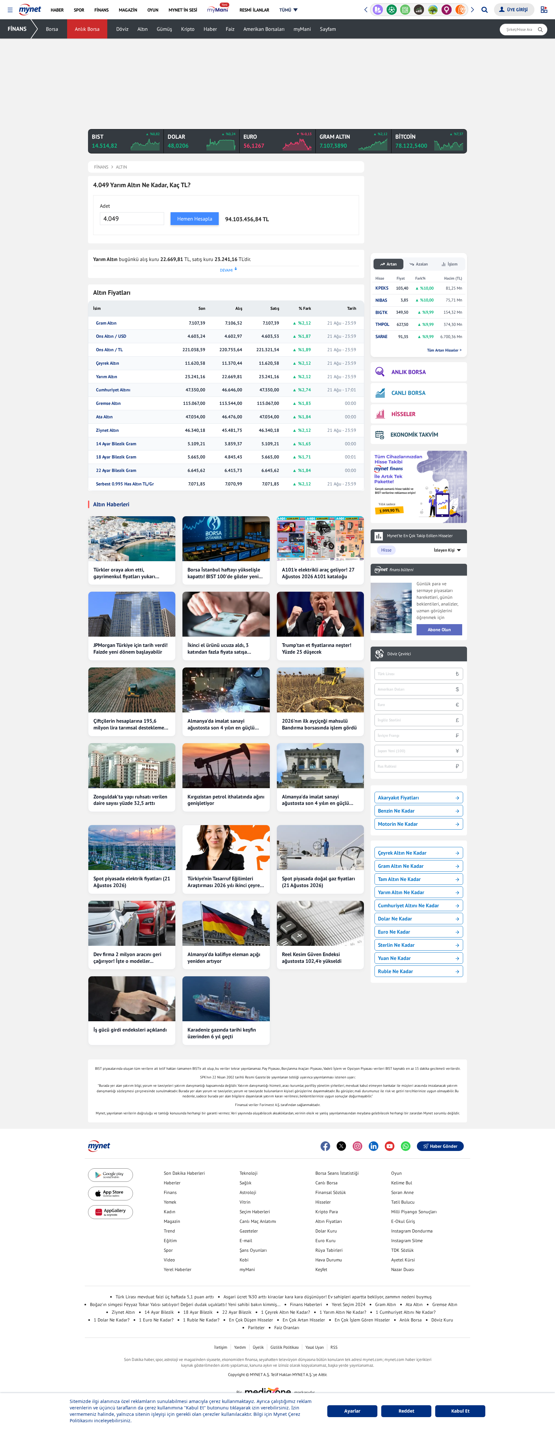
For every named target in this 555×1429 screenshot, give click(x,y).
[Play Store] (110, 1175)
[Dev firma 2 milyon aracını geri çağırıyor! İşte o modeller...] (131, 923)
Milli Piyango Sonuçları (414, 1212)
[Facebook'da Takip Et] (325, 1146)
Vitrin (245, 1202)
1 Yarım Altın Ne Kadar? (343, 1312)
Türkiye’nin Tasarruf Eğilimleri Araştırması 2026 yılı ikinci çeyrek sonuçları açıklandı (225, 882)
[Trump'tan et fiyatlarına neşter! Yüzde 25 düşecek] (320, 614)
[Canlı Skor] (392, 9)
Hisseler (323, 1202)
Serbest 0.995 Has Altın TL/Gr (125, 484)
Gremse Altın (108, 403)
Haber (210, 29)
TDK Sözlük (402, 1250)
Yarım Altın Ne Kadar (401, 892)
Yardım (240, 1347)
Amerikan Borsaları (264, 29)
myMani (302, 29)
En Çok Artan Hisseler (304, 1320)
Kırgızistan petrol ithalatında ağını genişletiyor (226, 799)
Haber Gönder (443, 1146)
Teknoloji (249, 1173)
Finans (170, 1192)
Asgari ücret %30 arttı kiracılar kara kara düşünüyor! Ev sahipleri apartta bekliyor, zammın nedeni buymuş (328, 1297)
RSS (334, 1347)
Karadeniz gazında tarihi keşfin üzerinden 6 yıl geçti (222, 1033)
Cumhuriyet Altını (113, 390)
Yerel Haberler (177, 1269)
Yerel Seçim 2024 (349, 1304)
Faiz (230, 29)
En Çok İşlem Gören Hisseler (362, 1320)
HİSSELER (404, 414)
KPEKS (381, 288)
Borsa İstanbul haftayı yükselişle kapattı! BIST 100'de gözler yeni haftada (224, 573)
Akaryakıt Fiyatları (398, 797)
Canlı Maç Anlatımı (258, 1221)
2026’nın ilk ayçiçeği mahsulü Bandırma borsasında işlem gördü (319, 724)
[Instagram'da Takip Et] (357, 1146)
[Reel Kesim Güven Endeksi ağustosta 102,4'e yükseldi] (320, 923)
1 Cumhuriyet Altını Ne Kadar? (406, 1312)
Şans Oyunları (253, 1250)
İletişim (220, 1347)
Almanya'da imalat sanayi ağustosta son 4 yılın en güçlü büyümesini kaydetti (221, 724)
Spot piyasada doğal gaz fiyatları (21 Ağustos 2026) (318, 881)
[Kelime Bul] (405, 9)
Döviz (122, 29)
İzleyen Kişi (444, 550)
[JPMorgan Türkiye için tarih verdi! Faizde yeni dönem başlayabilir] (131, 614)
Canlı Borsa (326, 1183)
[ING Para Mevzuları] (460, 9)
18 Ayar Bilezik (198, 1312)
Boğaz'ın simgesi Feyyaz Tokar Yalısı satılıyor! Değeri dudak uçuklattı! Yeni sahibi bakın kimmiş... (185, 1304)
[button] (10, 10)
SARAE (381, 336)
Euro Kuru (325, 1240)
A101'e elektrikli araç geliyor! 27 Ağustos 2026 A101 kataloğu (318, 572)
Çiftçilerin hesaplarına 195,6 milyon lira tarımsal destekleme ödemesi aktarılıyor (128, 724)
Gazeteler (249, 1231)
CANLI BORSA (409, 392)
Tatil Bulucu (403, 1202)
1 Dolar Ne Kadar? (111, 1320)
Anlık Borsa (87, 29)
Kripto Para (326, 1212)
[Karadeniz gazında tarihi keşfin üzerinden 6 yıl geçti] (225, 998)
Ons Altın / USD (111, 336)
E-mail (246, 1240)
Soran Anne (402, 1192)
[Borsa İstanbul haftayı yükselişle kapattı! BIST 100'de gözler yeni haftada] (225, 538)
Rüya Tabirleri (329, 1250)
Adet (105, 206)
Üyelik (258, 1347)
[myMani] (218, 10)
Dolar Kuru (326, 1231)
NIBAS (381, 300)
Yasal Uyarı (314, 1347)
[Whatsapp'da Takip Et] (405, 1146)
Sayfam (328, 29)
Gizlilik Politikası (284, 1347)
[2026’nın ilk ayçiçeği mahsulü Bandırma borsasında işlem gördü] (320, 689)
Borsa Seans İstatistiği (337, 1173)
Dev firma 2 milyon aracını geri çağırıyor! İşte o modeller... (127, 957)
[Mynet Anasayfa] (30, 7)
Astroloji (248, 1192)
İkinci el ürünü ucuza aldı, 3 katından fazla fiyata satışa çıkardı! (218, 648)
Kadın (169, 1212)
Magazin (172, 1221)
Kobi (244, 1260)
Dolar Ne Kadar (395, 918)
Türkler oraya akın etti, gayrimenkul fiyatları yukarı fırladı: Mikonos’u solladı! (124, 573)
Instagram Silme (407, 1240)
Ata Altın (104, 417)
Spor (168, 1250)
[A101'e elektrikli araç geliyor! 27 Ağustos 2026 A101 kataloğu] (320, 538)
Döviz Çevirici (399, 654)
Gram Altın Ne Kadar (401, 866)
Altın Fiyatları (328, 1221)
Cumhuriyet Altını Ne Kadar (408, 905)
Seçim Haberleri (255, 1212)
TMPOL (382, 324)
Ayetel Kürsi (403, 1260)
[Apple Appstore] (110, 1193)
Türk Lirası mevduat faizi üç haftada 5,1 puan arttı (165, 1297)
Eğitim (170, 1240)
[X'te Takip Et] (341, 1146)
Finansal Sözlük (330, 1192)
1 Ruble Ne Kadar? (201, 1320)
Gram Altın (106, 323)
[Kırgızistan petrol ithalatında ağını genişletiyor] (225, 765)
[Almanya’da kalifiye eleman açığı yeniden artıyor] (225, 923)
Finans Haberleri (306, 1304)
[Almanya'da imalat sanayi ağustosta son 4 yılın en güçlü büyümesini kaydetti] (225, 689)
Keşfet (321, 1269)
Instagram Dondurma (412, 1231)
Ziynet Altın (107, 430)
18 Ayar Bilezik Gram (116, 457)
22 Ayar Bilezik (236, 1312)
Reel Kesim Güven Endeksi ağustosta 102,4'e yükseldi (311, 957)
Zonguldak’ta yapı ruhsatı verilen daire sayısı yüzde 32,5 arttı (130, 799)
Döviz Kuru (442, 1320)
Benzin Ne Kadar (396, 810)
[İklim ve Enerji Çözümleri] (433, 9)
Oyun (396, 1173)
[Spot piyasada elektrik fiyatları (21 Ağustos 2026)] (131, 847)
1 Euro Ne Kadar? (156, 1320)
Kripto (188, 29)
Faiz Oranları (286, 1327)
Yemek (170, 1202)
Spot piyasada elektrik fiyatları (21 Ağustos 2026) (131, 881)
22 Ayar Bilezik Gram (116, 470)
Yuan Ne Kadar (394, 958)
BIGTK (381, 312)
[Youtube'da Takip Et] (389, 1146)
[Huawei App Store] (110, 1212)
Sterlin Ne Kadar (396, 945)
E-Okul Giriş (403, 1221)
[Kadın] (447, 9)
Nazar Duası (402, 1269)
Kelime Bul (401, 1183)
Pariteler (256, 1327)
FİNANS (17, 28)
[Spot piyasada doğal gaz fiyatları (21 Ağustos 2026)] (320, 847)
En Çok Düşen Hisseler (251, 1320)
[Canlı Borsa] (419, 9)
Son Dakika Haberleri (184, 1173)
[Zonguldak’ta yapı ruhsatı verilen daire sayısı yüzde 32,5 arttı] (131, 765)
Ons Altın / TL (109, 350)
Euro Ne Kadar (394, 931)
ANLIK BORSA (409, 372)
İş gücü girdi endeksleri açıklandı (130, 1029)
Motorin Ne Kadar (398, 824)
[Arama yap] (484, 10)
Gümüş (164, 29)
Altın (142, 29)
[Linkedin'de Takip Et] (373, 1146)
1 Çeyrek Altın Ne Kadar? (285, 1312)
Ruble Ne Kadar (395, 971)
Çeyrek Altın (107, 363)
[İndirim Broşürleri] (378, 9)
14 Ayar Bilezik (159, 1312)
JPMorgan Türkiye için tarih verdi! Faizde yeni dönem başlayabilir (130, 648)
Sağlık (245, 1183)
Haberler (172, 1183)
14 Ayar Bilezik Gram (116, 444)
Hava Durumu (328, 1260)
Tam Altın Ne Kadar (399, 879)
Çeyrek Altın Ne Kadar (402, 853)
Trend (169, 1231)
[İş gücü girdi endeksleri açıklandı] (131, 998)
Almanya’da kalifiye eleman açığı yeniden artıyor (224, 957)
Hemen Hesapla (194, 218)
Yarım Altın (106, 376)
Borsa (52, 29)
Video (169, 1260)
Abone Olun (439, 629)
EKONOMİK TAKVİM (414, 434)
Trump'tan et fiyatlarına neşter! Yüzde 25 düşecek (316, 648)
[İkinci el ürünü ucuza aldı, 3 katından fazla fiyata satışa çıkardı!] (225, 614)
